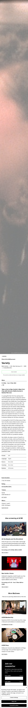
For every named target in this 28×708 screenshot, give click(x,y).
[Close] (26, 687)
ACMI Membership (7, 617)
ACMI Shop (5, 645)
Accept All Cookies (14, 705)
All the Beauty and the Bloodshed (12, 539)
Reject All (14, 701)
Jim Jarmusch (14, 427)
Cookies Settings (14, 697)
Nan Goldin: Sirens (8, 573)
